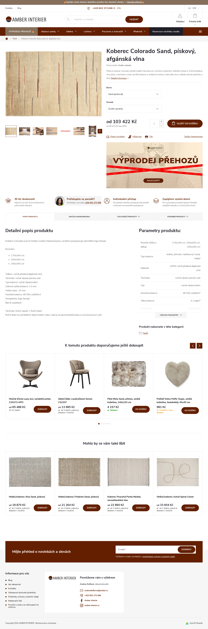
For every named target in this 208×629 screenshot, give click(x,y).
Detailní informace (119, 78)
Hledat (134, 19)
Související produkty (127, 216)
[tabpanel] (30, 386)
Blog (19, 8)
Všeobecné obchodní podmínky (22, 593)
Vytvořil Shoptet (196, 623)
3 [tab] (104, 423)
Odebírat (186, 549)
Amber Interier (90, 600)
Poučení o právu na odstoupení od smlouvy (23, 606)
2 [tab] (101, 423)
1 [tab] (99, 423)
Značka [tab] (79, 216)
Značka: (193, 136)
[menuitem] (21, 31)
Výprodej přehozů (134, 2)
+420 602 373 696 (93, 202)
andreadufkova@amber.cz (96, 590)
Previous (193, 346)
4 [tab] (106, 423)
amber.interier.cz (91, 605)
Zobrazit (42, 409)
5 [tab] (109, 423)
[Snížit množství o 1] (161, 125)
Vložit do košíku (187, 123)
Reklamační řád (15, 601)
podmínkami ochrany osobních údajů (158, 556)
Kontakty (9, 8)
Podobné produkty (176, 216)
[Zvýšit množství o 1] (161, 122)
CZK (194, 8)
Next (199, 346)
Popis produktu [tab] (30, 216)
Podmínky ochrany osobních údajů (23, 597)
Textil (145, 333)
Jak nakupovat (14, 584)
